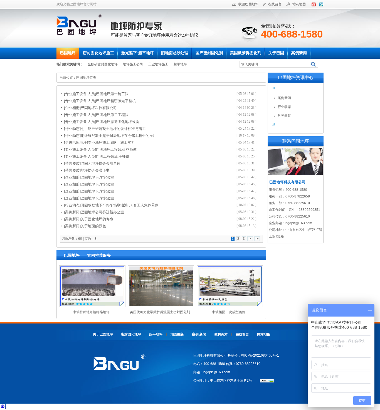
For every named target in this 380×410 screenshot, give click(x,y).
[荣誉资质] (72, 163)
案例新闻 (284, 98)
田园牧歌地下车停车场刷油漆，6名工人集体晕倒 (120, 205)
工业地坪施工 (158, 64)
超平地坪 (180, 64)
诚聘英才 (221, 334)
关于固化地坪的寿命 (97, 219)
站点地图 (299, 4)
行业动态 (284, 107)
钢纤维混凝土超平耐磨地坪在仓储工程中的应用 (119, 136)
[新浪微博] (312, 4)
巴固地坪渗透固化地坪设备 (117, 122)
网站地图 (263, 334)
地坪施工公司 (133, 64)
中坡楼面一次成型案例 (228, 312)
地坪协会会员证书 (95, 170)
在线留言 (275, 4)
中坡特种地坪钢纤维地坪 (91, 312)
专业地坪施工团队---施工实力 (111, 142)
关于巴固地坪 (103, 334)
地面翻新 (177, 334)
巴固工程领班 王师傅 (112, 156)
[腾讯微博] (320, 4)
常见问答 (284, 116)
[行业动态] (72, 129)
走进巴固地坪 (290, 126)
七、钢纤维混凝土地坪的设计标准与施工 (113, 129)
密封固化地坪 (131, 334)
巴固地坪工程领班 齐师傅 (116, 149)
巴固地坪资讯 (290, 90)
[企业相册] (72, 108)
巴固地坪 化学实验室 (97, 177)
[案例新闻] (72, 212)
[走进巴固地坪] (76, 142)
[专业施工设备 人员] (80, 94)
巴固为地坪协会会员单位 (100, 163)
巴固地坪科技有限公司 (99, 108)
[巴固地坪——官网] (81, 24)
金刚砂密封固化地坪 (103, 64)
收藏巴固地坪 (248, 4)
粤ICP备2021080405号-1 (260, 355)
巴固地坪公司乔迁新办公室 (102, 212)
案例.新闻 (199, 334)
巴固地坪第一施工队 (112, 94)
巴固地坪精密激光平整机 (116, 101)
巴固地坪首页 (86, 78)
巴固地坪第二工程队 (112, 115)
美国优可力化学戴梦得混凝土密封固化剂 (160, 312)
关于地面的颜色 (93, 226)
